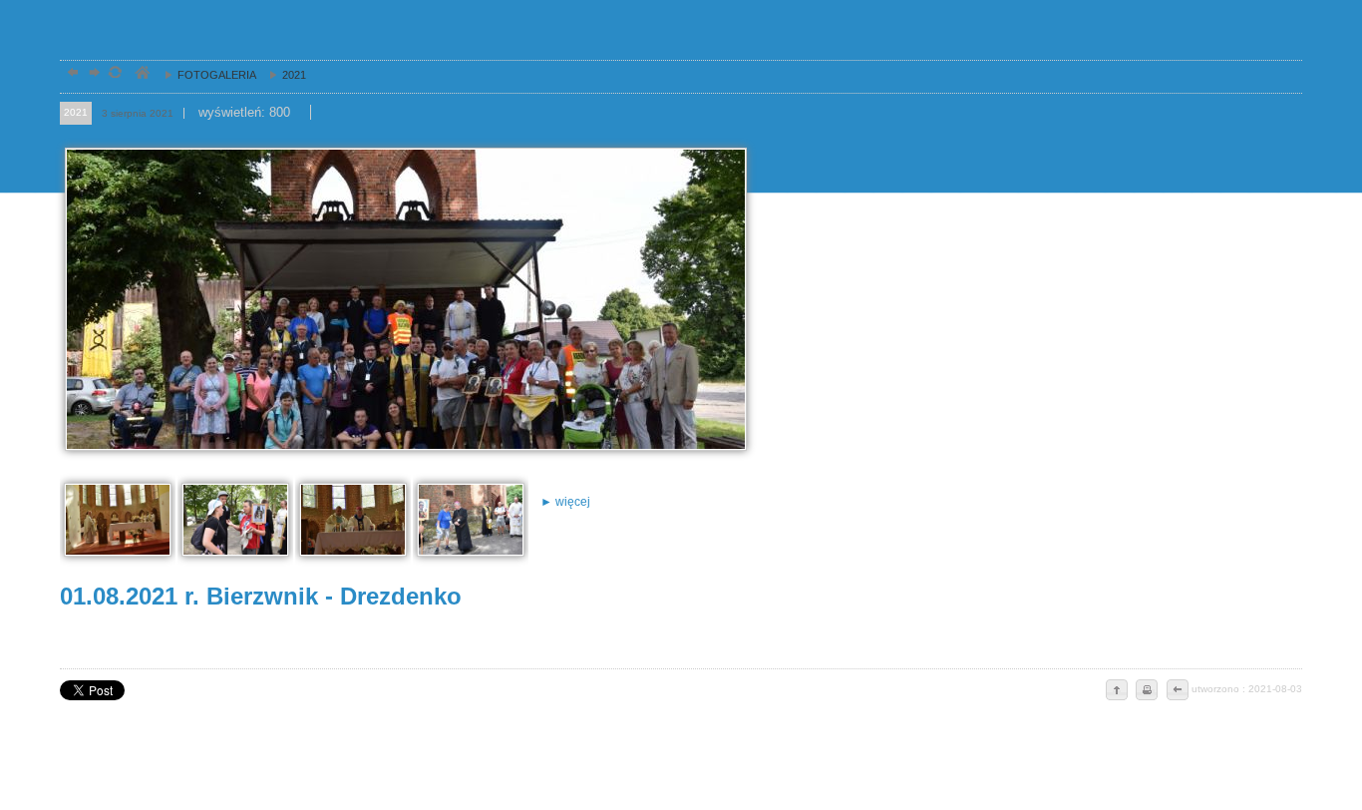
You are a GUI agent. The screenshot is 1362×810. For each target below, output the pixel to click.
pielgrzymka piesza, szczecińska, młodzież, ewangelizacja (141, 74)
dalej (92, 74)
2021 (282, 75)
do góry (1117, 691)
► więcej (565, 502)
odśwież (114, 74)
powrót (70, 74)
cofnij (1177, 691)
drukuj (1147, 691)
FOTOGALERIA (205, 75)
